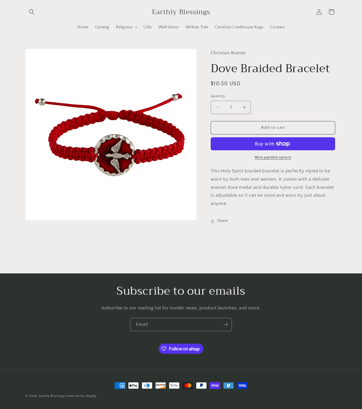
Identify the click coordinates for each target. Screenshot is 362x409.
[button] (31, 12)
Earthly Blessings (52, 396)
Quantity (218, 96)
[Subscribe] (225, 324)
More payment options (273, 157)
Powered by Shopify (81, 396)
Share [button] (222, 221)
